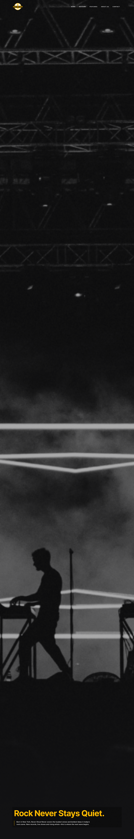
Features (93, 6)
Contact (116, 6)
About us (105, 6)
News (73, 6)
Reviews (82, 6)
